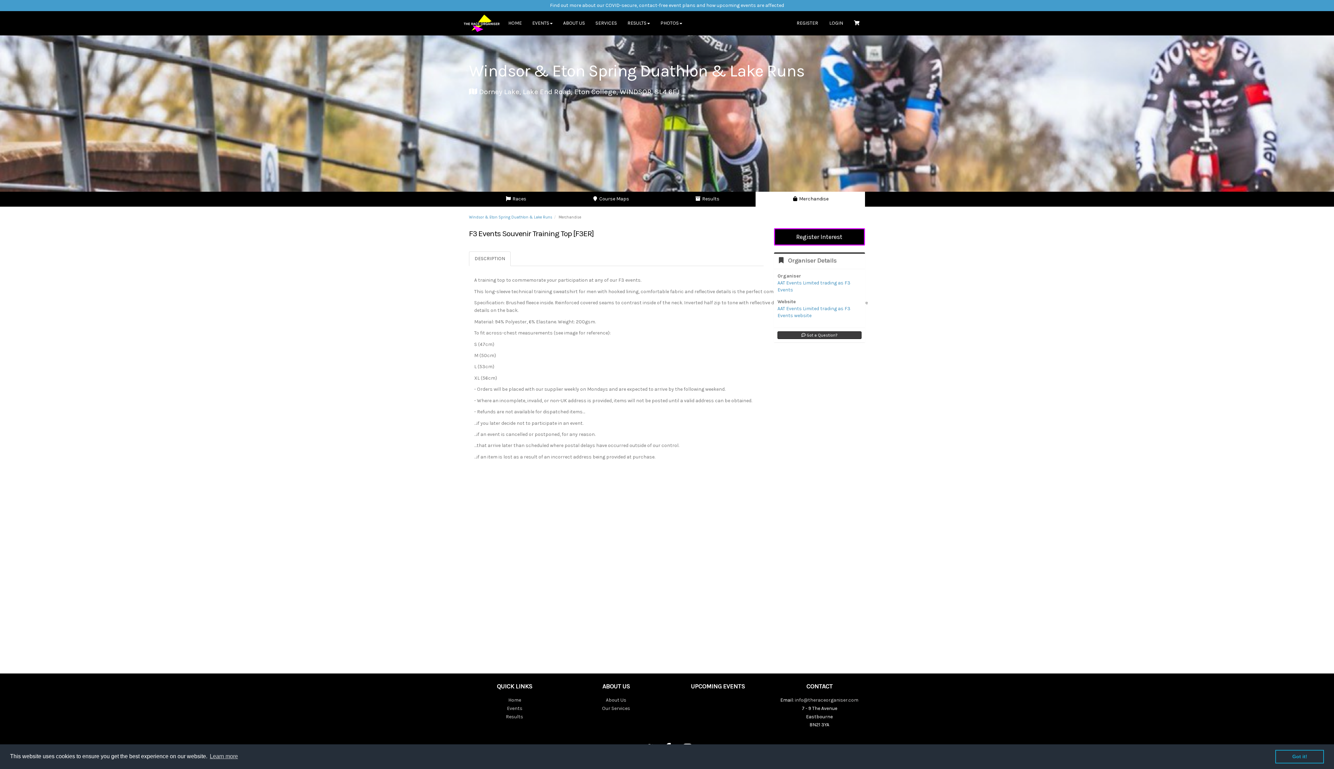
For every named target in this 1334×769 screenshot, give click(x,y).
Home (515, 23)
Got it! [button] (1299, 756)
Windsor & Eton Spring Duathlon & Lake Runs (510, 217)
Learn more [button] (224, 756)
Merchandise (813, 199)
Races (518, 199)
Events (514, 708)
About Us (574, 23)
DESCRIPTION (490, 259)
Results (710, 199)
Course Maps (613, 199)
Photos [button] (669, 23)
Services (606, 23)
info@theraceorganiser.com (826, 700)
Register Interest (819, 237)
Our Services (616, 708)
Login (836, 23)
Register (807, 23)
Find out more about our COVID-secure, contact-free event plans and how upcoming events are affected (667, 5)
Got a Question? (822, 335)
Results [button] (637, 23)
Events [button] (540, 23)
